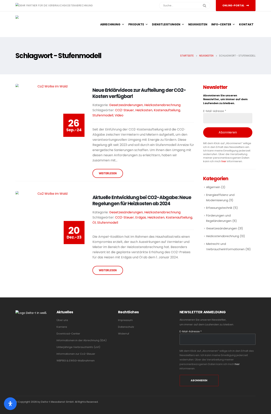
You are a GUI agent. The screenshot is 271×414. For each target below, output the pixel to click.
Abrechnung (110, 24)
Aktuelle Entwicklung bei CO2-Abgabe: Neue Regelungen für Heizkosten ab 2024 (141, 200)
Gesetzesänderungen (126, 105)
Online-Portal (233, 5)
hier (223, 161)
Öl (94, 222)
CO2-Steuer (124, 110)
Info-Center (221, 24)
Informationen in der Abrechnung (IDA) (82, 340)
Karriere (62, 327)
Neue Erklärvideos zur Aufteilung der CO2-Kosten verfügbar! (139, 93)
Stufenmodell (102, 115)
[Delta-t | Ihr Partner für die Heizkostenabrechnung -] (30, 24)
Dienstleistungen (166, 24)
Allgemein (213, 187)
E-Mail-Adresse (214, 111)
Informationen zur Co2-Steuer (76, 354)
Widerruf (123, 333)
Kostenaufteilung (167, 110)
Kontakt (246, 24)
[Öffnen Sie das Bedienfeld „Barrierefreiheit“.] (10, 403)
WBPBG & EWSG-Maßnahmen (76, 360)
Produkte (136, 24)
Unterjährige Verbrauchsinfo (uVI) (78, 347)
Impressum (125, 320)
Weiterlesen (108, 173)
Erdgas (140, 217)
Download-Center (68, 333)
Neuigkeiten (197, 24)
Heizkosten (143, 110)
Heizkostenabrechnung (162, 105)
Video (119, 115)
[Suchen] (204, 5)
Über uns (62, 320)
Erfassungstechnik (219, 208)
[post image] (50, 118)
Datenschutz (126, 327)
